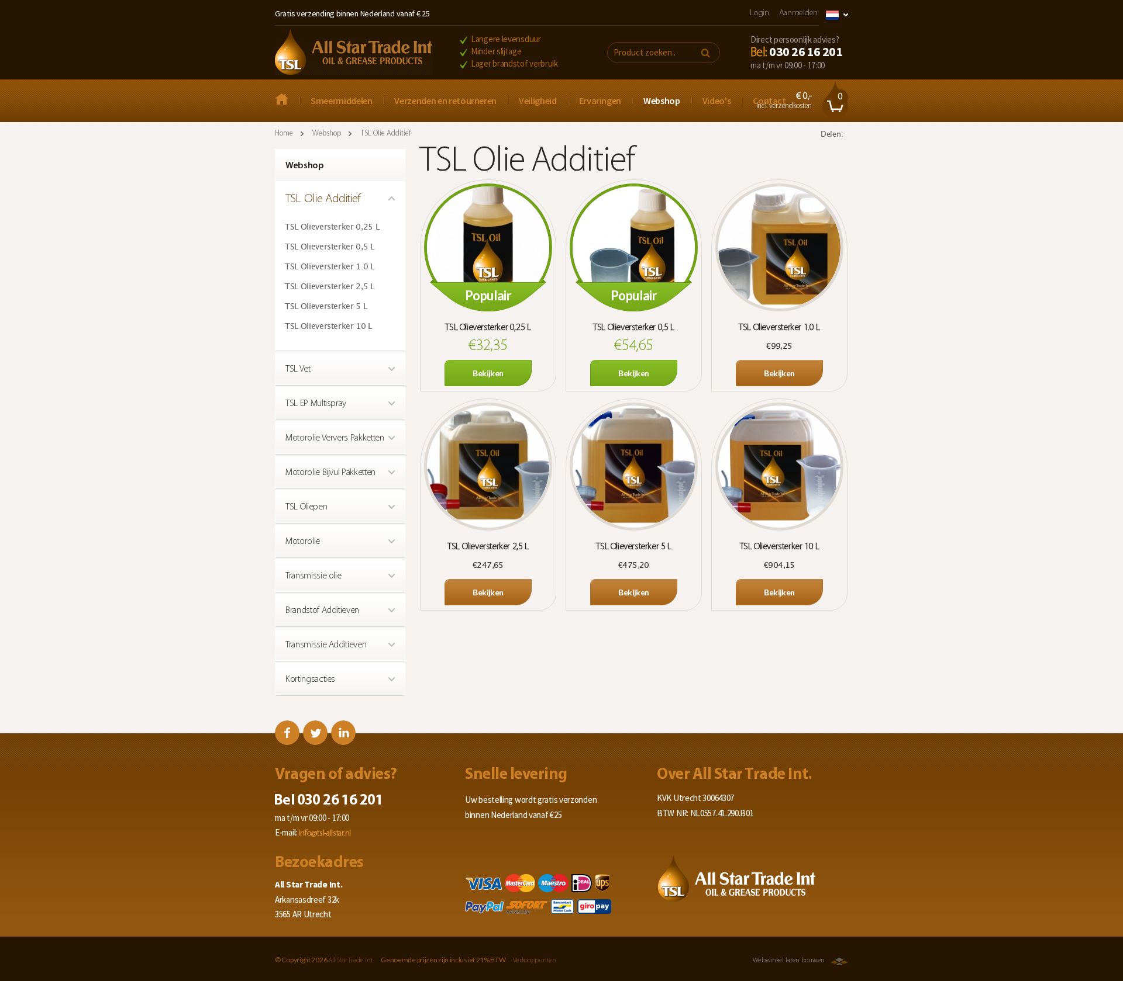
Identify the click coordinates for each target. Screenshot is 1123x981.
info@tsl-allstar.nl (325, 833)
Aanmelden (798, 13)
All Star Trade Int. (351, 960)
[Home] (354, 53)
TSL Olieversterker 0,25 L (332, 227)
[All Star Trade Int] (287, 100)
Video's (716, 100)
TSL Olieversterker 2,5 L (329, 287)
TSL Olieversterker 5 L (326, 307)
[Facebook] (287, 732)
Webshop (661, 100)
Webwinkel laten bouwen (789, 960)
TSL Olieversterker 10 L (328, 327)
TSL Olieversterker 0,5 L (329, 247)
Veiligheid (538, 100)
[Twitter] (315, 732)
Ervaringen (600, 100)
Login (759, 13)
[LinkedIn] (343, 732)
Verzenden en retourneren (445, 100)
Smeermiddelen (341, 100)
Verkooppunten (534, 960)
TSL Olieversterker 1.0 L (329, 267)
